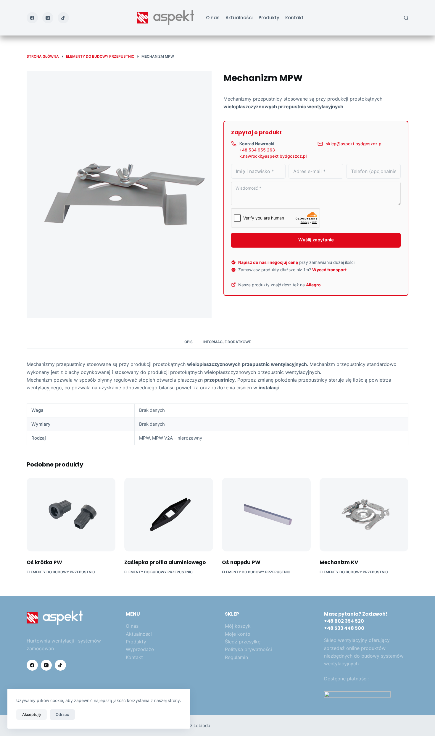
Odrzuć (62, 714)
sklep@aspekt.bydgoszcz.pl (354, 143)
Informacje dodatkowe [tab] (227, 342)
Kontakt (294, 17)
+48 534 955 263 (257, 149)
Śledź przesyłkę (242, 642)
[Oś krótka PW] (71, 514)
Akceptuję (31, 714)
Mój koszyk (238, 626)
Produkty (269, 17)
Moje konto (237, 634)
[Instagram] (48, 17)
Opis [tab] (188, 342)
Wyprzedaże (140, 649)
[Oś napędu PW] (266, 514)
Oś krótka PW (44, 562)
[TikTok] (63, 17)
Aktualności (239, 17)
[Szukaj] (406, 18)
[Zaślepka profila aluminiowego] (168, 514)
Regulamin (236, 657)
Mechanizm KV (339, 562)
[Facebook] (32, 17)
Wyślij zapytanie (316, 240)
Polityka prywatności (248, 649)
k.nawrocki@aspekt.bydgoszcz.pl (273, 156)
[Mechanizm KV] (364, 514)
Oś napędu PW (241, 562)
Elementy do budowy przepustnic (61, 572)
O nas (213, 17)
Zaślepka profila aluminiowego (165, 562)
